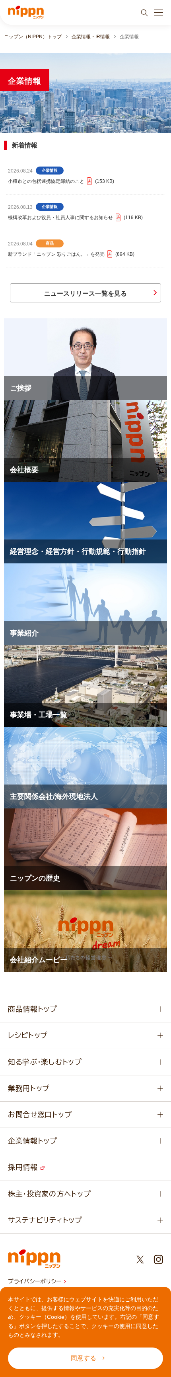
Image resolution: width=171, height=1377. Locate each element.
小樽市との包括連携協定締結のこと (60, 181)
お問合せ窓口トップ (40, 1114)
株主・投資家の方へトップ (49, 1193)
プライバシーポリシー (36, 1281)
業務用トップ (29, 1088)
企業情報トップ (32, 1140)
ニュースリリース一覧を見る (85, 293)
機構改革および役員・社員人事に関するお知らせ (74, 217)
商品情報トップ (32, 1008)
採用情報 (24, 1167)
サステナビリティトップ (45, 1220)
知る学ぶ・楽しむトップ (45, 1061)
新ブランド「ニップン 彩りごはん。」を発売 (70, 254)
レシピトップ (28, 1035)
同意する (83, 1358)
